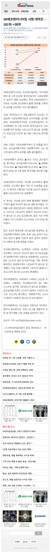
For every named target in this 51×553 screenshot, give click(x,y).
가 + (39, 38)
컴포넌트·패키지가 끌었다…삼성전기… (19, 437)
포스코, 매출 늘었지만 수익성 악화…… (19, 479)
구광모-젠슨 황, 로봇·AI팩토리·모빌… (19, 369)
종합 (6, 11)
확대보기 (42, 84)
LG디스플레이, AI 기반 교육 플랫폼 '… (19, 393)
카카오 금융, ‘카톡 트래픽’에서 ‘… (17, 467)
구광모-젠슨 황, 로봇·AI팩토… (40, 420)
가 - (45, 38)
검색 (38, 533)
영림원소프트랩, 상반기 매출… (25, 420)
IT (43, 11)
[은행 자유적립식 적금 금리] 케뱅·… (18, 449)
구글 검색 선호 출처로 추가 (16, 37)
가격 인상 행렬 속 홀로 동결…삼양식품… (20, 461)
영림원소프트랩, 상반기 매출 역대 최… (19, 363)
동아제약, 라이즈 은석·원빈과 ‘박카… (19, 375)
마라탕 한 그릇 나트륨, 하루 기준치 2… (19, 357)
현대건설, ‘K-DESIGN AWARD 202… (19, 381)
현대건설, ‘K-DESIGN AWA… (25, 525)
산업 (34, 11)
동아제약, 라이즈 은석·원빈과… (10, 525)
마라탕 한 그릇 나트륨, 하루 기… (9, 420)
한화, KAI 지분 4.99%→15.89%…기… (19, 485)
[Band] (34, 341)
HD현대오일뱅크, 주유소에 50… (40, 525)
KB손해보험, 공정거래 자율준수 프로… (19, 399)
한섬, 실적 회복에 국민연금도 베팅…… (19, 473)
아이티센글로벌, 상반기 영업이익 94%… (20, 431)
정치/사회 (15, 11)
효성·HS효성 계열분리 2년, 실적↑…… (19, 443)
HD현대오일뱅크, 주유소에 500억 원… (19, 387)
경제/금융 (24, 11)
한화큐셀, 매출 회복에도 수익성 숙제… (19, 455)
